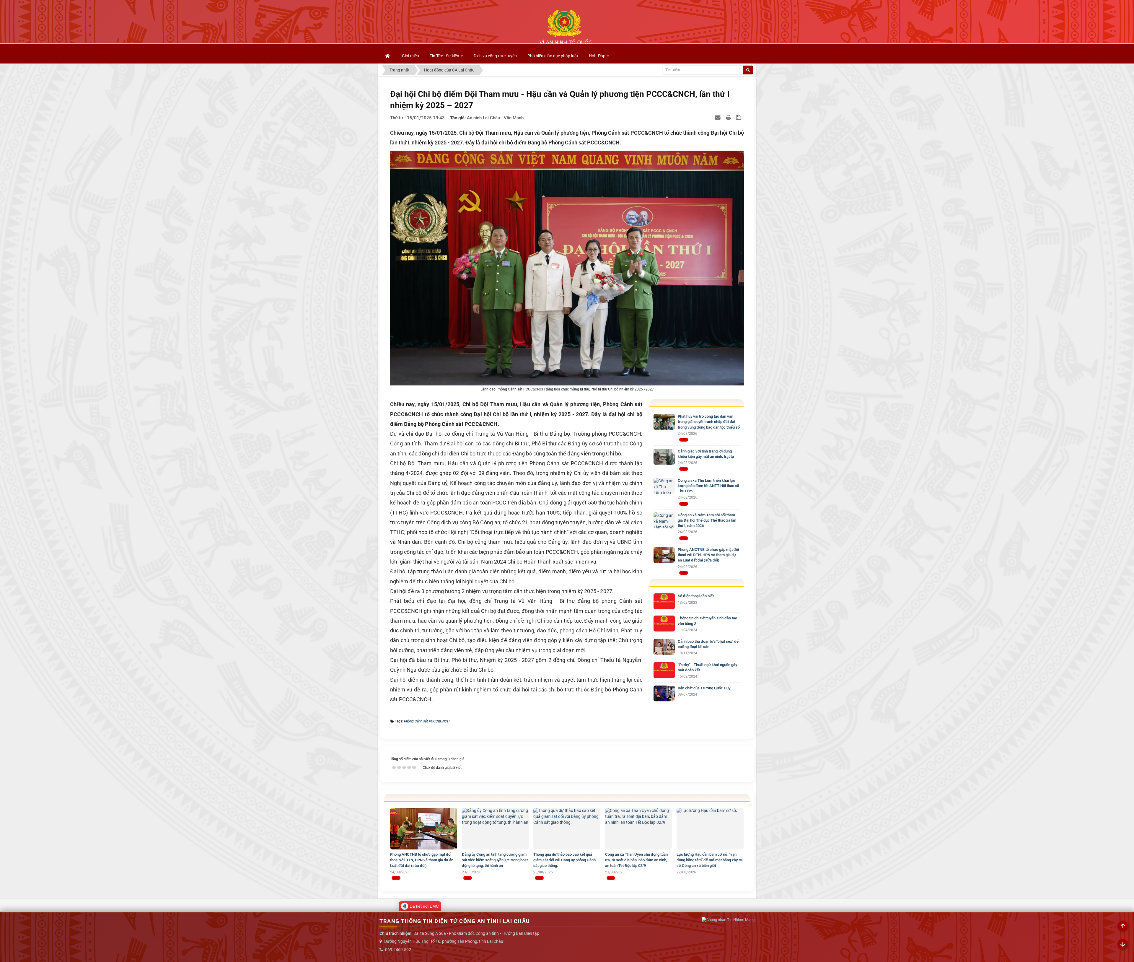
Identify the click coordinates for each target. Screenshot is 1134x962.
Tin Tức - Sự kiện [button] (445, 55)
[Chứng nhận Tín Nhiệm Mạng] (728, 920)
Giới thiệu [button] (410, 55)
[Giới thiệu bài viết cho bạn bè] (718, 117)
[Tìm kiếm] (748, 70)
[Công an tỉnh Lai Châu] (565, 27)
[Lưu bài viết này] (739, 117)
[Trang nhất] (388, 56)
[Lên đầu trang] (1122, 926)
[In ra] (729, 117)
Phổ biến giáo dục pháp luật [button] (552, 55)
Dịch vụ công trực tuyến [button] (495, 55)
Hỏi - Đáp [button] (597, 55)
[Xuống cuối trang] (1122, 944)
